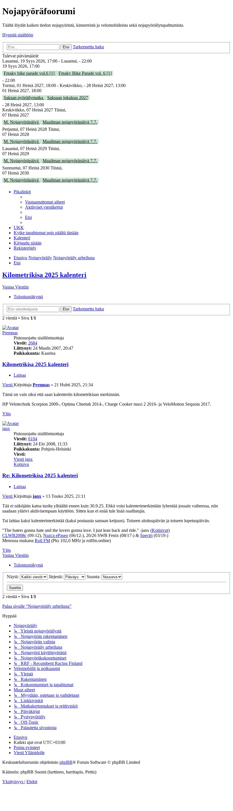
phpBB (65, 762)
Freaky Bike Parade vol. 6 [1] (85, 73)
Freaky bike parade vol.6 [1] (30, 73)
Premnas (10, 332)
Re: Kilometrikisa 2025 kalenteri (40, 475)
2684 (32, 343)
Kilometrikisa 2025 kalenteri (44, 275)
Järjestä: (56, 576)
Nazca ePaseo (55, 535)
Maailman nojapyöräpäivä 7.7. (70, 122)
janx (6, 428)
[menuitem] (45, 202)
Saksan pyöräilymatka (24, 97)
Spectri (146, 535)
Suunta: (94, 576)
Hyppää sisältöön (17, 34)
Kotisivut (160, 530)
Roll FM (42, 540)
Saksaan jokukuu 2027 (67, 97)
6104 (32, 438)
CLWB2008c (14, 535)
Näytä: (13, 576)
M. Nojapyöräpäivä (22, 122)
